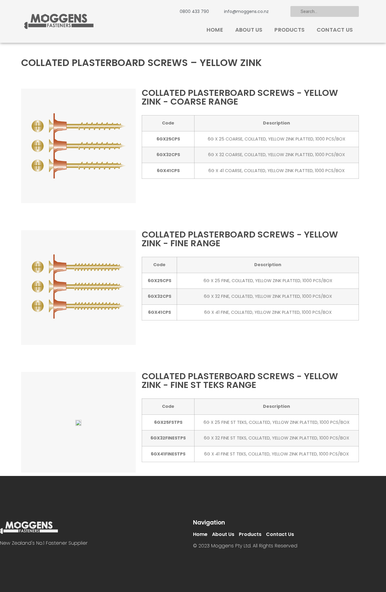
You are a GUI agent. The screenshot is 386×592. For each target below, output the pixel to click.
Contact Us (335, 29)
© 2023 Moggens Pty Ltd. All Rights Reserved (245, 545)
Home (215, 29)
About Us (249, 29)
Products (289, 29)
